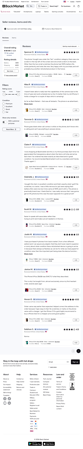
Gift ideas (46, 392)
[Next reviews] (79, 351)
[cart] (79, 6)
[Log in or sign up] (74, 6)
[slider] (4, 94)
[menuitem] (28, 11)
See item (68, 74)
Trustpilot (6, 395)
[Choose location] (66, 1)
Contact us (19, 379)
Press (5, 382)
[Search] (27, 6)
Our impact (7, 384)
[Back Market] (13, 6)
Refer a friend (34, 379)
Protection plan (35, 384)
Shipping (19, 384)
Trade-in (32, 387)
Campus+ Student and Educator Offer (34, 392)
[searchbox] (32, 6)
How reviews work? (11, 75)
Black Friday (47, 395)
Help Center (20, 382)
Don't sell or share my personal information (60, 398)
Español (78, 1)
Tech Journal (47, 379)
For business (65, 6)
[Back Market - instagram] (4, 398)
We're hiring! (7, 392)
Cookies (59, 392)
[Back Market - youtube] (4, 403)
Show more (28, 104)
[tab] (5, 37)
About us (6, 379)
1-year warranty (34, 382)
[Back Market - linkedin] (9, 403)
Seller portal (33, 408)
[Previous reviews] (73, 351)
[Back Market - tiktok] (9, 398)
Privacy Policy (60, 403)
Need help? (54, 6)
